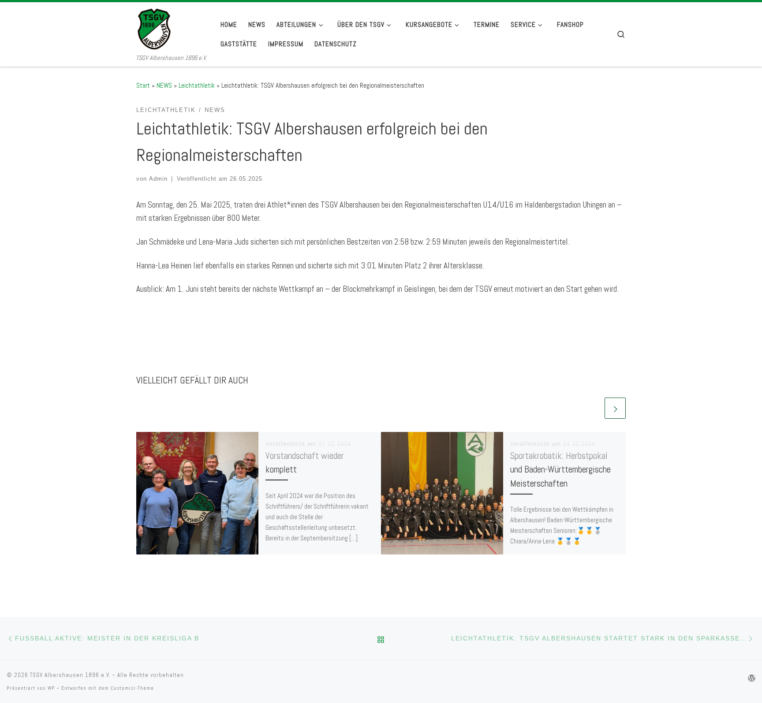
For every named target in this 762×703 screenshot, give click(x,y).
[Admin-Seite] (751, 678)
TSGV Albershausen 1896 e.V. (70, 675)
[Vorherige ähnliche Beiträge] (592, 408)
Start (143, 85)
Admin (158, 178)
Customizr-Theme (132, 688)
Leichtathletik (197, 85)
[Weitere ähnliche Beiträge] (615, 408)
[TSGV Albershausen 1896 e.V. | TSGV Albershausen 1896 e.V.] (171, 27)
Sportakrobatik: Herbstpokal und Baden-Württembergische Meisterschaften (560, 469)
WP (51, 688)
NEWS (164, 85)
